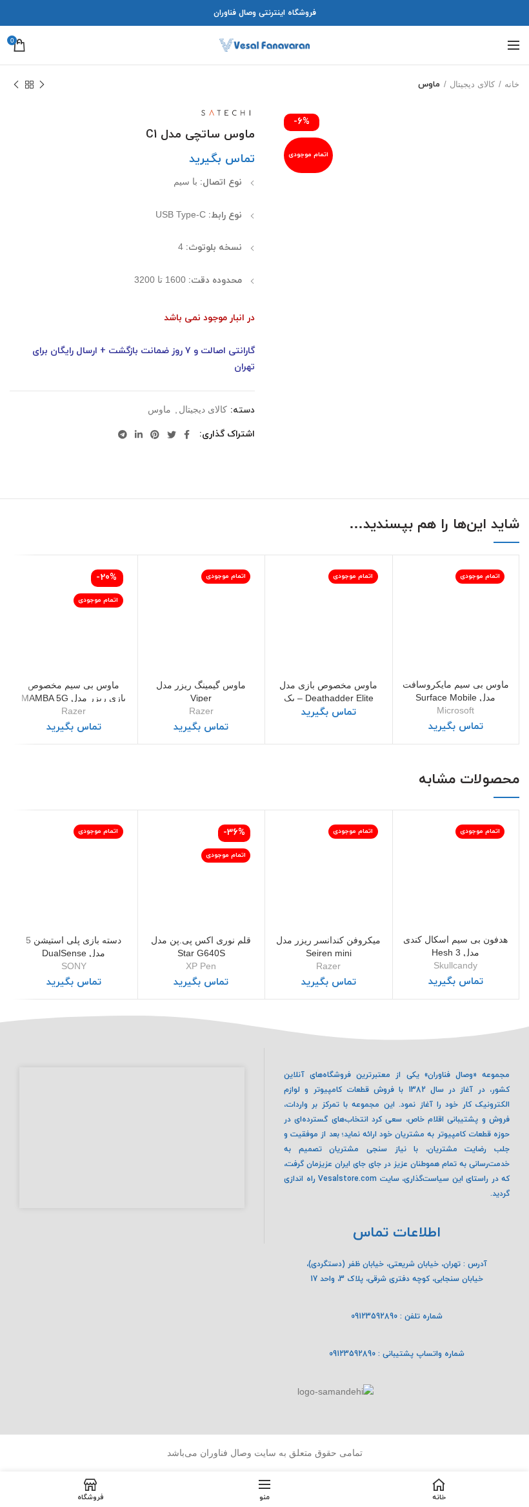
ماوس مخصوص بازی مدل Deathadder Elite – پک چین (328, 698)
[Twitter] (171, 434)
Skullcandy (455, 965)
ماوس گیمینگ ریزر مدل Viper (201, 691)
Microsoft (455, 710)
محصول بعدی (16, 84)
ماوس (429, 84)
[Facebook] (187, 434)
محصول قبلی (41, 84)
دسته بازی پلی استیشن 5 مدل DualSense (73, 946)
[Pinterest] (154, 434)
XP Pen (201, 966)
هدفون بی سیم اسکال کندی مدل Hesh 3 (455, 946)
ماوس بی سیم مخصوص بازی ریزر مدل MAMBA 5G (73, 691)
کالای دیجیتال (472, 84)
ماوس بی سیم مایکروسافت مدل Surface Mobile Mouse (456, 697)
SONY (73, 966)
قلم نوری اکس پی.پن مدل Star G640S (201, 946)
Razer (201, 711)
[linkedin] (138, 434)
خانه (511, 84)
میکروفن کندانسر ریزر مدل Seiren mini (328, 946)
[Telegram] (122, 434)
